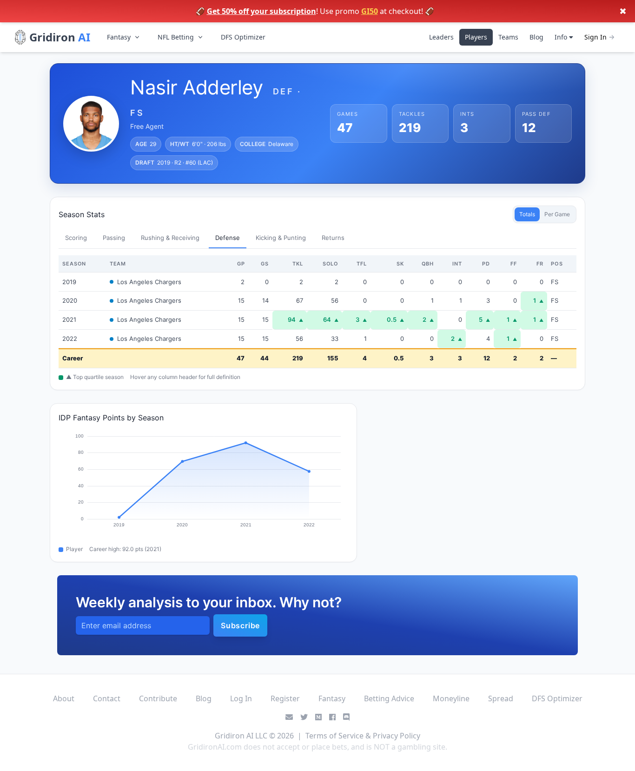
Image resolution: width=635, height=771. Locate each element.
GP (241, 263)
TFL (362, 263)
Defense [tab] (227, 237)
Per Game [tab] (557, 214)
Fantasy (119, 37)
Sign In (595, 37)
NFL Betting (176, 37)
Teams (508, 37)
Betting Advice (389, 698)
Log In (241, 698)
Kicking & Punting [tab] (281, 237)
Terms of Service (334, 736)
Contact (106, 698)
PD (486, 263)
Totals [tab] (527, 214)
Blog (536, 37)
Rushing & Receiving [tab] (170, 237)
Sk (400, 263)
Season (74, 263)
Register (285, 698)
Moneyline (451, 698)
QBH (428, 263)
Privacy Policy (396, 736)
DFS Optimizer (243, 37)
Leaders (441, 37)
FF (513, 263)
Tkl (297, 263)
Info (562, 37)
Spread (500, 698)
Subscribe (240, 625)
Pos (557, 263)
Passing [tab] (114, 237)
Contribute (158, 698)
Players (476, 37)
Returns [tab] (333, 237)
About (63, 698)
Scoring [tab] (76, 237)
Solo (331, 263)
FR (539, 263)
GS (265, 263)
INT (457, 263)
